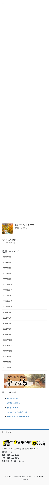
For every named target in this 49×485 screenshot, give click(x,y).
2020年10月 (8, 351)
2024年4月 (7, 274)
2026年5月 (7, 257)
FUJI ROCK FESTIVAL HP (18, 416)
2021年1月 (7, 334)
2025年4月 (7, 268)
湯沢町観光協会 (13, 403)
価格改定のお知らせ (10, 240)
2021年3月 (7, 323)
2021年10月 (8, 307)
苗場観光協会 (12, 398)
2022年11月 (8, 290)
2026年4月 (7, 262)
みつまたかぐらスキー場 (17, 412)
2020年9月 (7, 357)
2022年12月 (8, 285)
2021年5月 (7, 318)
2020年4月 (7, 368)
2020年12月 (8, 340)
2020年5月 (7, 362)
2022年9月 (7, 296)
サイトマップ (7, 432)
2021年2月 (7, 329)
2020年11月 (8, 345)
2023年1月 (7, 279)
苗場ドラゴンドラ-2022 (24, 225)
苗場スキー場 (12, 408)
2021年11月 (8, 301)
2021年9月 (7, 312)
